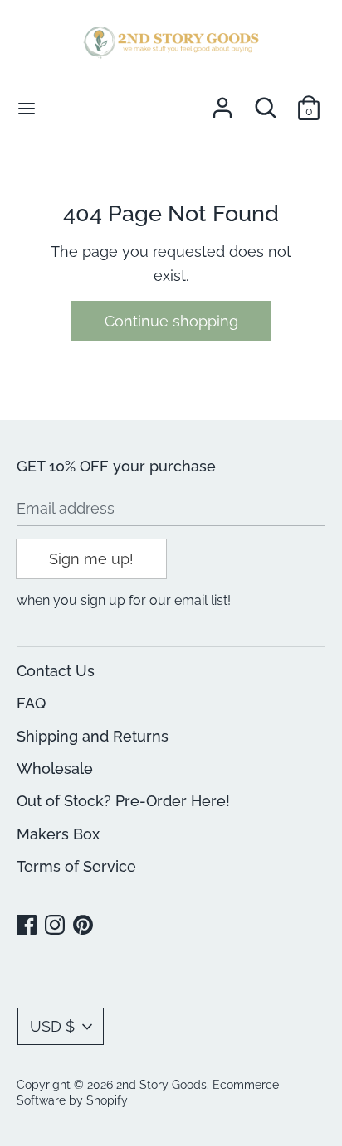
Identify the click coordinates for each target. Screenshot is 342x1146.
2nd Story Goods (161, 1084)
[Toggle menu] (27, 107)
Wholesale (55, 768)
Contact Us (56, 670)
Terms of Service (76, 866)
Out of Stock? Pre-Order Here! (123, 801)
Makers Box (58, 834)
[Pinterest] (84, 926)
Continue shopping (171, 321)
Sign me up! (91, 559)
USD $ (52, 1026)
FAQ (31, 703)
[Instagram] (56, 926)
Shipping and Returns (93, 736)
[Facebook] (28, 926)
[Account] (222, 102)
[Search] (265, 102)
